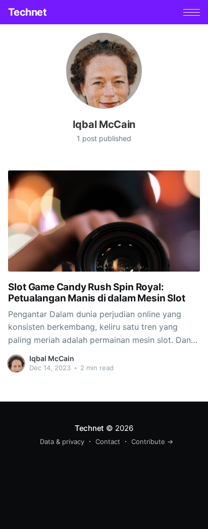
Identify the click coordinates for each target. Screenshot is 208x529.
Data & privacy (62, 441)
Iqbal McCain (51, 358)
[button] (191, 12)
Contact (107, 441)
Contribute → (152, 441)
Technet (27, 12)
